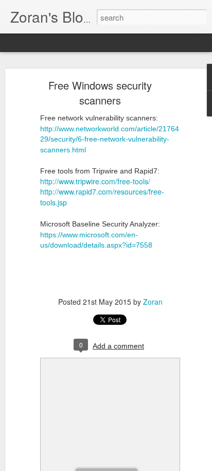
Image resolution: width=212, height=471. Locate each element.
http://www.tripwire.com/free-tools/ (95, 181)
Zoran (153, 301)
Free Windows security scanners (100, 93)
